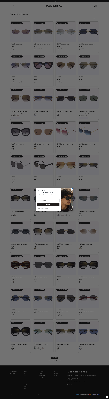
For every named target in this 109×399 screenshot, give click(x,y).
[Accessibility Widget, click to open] (107, 397)
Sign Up (48, 204)
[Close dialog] (72, 189)
